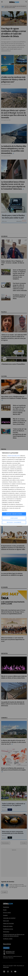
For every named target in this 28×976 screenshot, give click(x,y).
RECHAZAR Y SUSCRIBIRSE (14, 522)
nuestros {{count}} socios (14, 455)
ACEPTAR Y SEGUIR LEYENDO (14, 514)
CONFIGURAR (14, 518)
